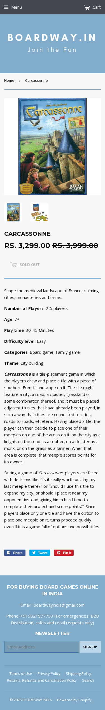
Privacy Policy (49, 673)
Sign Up (90, 647)
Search (88, 680)
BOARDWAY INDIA (37, 699)
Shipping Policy (78, 673)
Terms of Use (21, 673)
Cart (96, 7)
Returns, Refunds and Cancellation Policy (42, 680)
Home (9, 80)
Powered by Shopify (74, 699)
